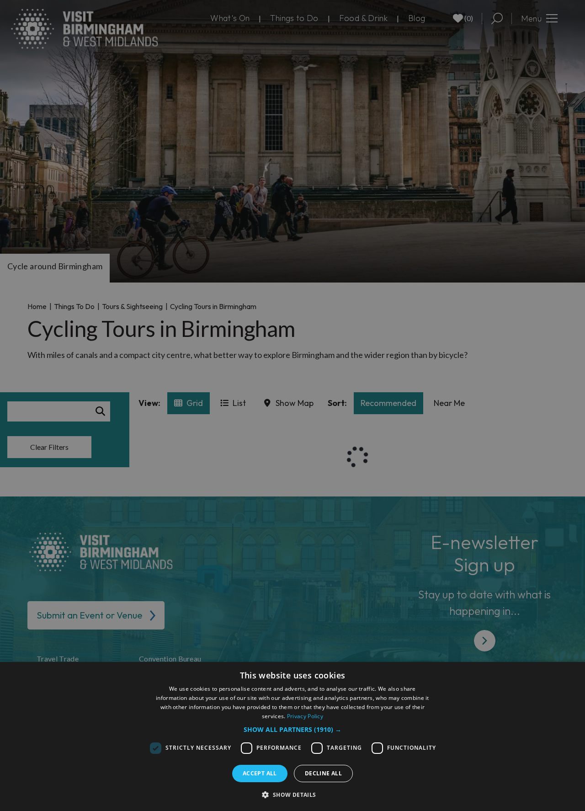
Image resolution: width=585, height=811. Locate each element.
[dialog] (292, 736)
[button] (292, 729)
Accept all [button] (260, 773)
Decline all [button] (323, 773)
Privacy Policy (305, 716)
